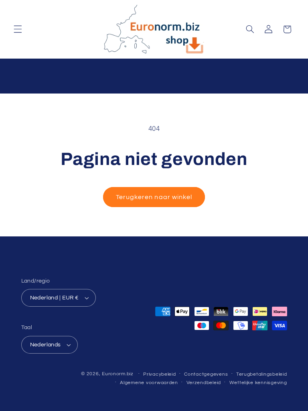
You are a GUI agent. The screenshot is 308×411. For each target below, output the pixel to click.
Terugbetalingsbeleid (261, 374)
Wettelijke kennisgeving (258, 382)
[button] (17, 29)
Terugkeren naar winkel (154, 197)
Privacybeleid (159, 374)
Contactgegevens (206, 374)
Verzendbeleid (203, 382)
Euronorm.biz (118, 374)
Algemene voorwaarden (149, 382)
